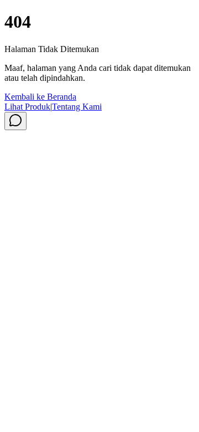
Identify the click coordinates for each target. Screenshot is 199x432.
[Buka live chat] (15, 121)
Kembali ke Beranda (40, 96)
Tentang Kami (77, 106)
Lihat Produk (27, 106)
